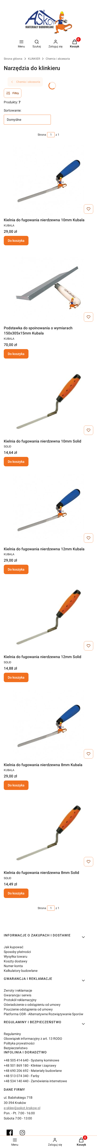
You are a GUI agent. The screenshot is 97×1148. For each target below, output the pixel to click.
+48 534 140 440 (16, 1081)
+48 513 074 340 (16, 1076)
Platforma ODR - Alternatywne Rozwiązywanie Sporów (43, 1014)
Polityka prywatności (19, 1043)
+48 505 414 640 (16, 1060)
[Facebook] (10, 1133)
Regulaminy (12, 1034)
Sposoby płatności (17, 952)
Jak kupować (13, 947)
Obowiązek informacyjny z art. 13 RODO (33, 1038)
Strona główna (13, 58)
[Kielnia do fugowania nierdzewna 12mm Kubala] (48, 509)
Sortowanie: (12, 110)
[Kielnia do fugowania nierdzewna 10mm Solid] (48, 401)
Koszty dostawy (15, 961)
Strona (42, 134)
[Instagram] (22, 1133)
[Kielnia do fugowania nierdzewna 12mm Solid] (48, 617)
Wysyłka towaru (15, 956)
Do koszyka (16, 240)
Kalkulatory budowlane (20, 971)
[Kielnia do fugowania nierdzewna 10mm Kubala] (48, 180)
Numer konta (13, 966)
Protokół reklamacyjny (20, 1000)
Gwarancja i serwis (17, 995)
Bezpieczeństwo (16, 1048)
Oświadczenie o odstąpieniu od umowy (32, 1004)
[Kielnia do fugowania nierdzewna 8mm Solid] (48, 832)
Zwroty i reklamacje (18, 990)
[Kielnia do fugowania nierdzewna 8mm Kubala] (48, 725)
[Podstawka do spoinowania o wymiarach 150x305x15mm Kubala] (48, 288)
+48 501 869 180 (16, 1065)
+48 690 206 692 (16, 1071)
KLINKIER (34, 58)
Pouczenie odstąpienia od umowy (28, 1009)
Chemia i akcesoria (58, 58)
